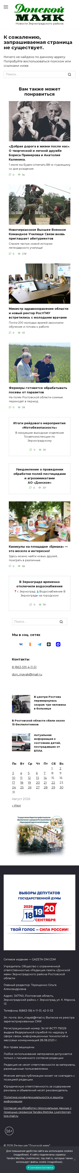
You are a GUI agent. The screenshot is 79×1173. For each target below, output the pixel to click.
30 (61, 787)
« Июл (16, 805)
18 (21, 782)
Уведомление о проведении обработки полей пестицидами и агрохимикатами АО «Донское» (39, 476)
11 (21, 778)
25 (22, 787)
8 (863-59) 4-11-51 (24, 667)
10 (13, 778)
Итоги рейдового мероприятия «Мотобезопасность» (39, 425)
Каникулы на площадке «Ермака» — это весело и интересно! (38, 549)
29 (53, 787)
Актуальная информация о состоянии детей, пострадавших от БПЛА (47, 742)
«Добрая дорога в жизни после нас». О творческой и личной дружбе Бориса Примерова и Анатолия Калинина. (39, 153)
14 (45, 778)
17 (13, 782)
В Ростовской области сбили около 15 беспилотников (38, 722)
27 (38, 787)
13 (37, 778)
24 (14, 787)
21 (45, 782)
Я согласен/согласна (40, 1167)
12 (29, 778)
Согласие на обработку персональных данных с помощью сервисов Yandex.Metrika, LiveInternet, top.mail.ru (37, 1112)
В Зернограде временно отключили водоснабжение (39, 584)
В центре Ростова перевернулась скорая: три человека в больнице (50, 702)
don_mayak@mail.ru (27, 674)
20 (38, 782)
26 (29, 787)
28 (46, 787)
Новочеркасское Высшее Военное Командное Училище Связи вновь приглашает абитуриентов (37, 234)
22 (53, 782)
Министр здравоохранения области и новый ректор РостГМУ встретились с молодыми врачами (38, 313)
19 (29, 782)
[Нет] (74, 1159)
